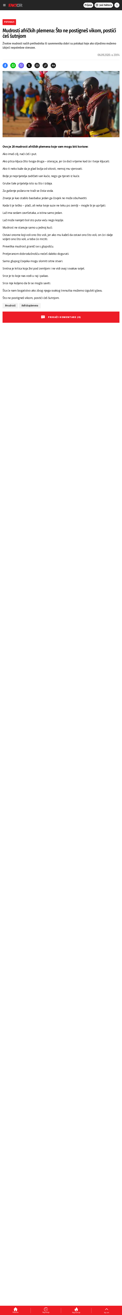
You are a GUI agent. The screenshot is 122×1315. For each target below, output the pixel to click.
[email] (37, 65)
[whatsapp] (13, 65)
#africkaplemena (30, 305)
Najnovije (45, 1312)
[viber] (21, 65)
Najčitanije (76, 1312)
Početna (15, 1312)
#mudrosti (10, 305)
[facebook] (5, 65)
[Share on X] (29, 65)
